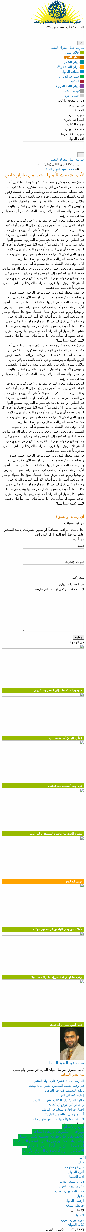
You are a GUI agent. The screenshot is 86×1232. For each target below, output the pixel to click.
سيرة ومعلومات (73, 1167)
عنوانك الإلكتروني (74, 561)
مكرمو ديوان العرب (71, 1186)
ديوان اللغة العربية (68, 86)
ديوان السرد (72, 57)
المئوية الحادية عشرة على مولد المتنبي (58, 1081)
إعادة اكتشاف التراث (70, 1095)
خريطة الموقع (75, 1205)
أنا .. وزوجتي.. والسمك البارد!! (64, 1114)
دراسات (79, 1162)
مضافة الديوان (70, 71)
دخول (80, 1196)
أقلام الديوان (71, 52)
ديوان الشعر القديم (71, 1181)
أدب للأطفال (75, 1176)
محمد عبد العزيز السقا (59, 169)
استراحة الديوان (69, 76)
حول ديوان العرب (72, 1220)
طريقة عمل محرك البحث (67, 47)
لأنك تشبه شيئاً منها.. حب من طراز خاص (57, 1119)
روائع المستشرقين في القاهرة (64, 1090)
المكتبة (75, 81)
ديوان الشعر (72, 62)
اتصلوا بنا (78, 1215)
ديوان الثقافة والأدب (67, 67)
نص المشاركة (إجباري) (71, 584)
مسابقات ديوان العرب (69, 1191)
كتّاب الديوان (76, 1224)
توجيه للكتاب (71, 91)
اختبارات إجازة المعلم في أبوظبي (62, 1109)
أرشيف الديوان (74, 1200)
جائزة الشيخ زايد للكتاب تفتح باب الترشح (57, 1100)
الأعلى (82, 1157)
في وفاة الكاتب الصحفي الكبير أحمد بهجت (56, 1085)
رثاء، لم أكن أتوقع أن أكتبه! (66, 1105)
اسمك (80, 545)
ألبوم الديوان (76, 1172)
